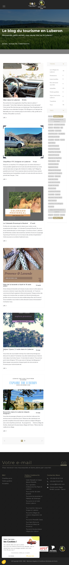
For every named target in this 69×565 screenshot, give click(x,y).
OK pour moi (30, 556)
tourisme (56, 215)
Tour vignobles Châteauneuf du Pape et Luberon (34, 487)
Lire (4, 117)
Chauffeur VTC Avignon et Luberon (17, 162)
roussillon (51, 140)
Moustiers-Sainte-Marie (55, 197)
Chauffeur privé (52, 133)
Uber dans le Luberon (11, 100)
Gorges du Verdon (53, 185)
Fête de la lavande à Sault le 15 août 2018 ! (17, 285)
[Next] (42, 441)
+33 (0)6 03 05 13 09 (56, 478)
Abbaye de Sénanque (54, 170)
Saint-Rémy (51, 143)
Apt (62, 127)
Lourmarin (58, 130)
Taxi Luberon (52, 161)
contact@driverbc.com (57, 484)
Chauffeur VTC (58, 116)
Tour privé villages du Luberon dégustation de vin (34, 515)
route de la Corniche (54, 182)
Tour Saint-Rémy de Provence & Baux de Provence (32, 524)
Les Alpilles (61, 133)
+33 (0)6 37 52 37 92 (56, 481)
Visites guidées (7, 481)
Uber (58, 161)
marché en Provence (54, 191)
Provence (51, 206)
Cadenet (57, 194)
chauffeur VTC (58, 218)
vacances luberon (53, 164)
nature (50, 218)
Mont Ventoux (52, 200)
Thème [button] (52, 64)
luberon (50, 127)
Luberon (50, 124)
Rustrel (62, 140)
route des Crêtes (53, 179)
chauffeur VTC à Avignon (55, 203)
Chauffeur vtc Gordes (54, 152)
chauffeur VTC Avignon (55, 173)
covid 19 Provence (53, 146)
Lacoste (62, 215)
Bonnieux (51, 176)
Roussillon (51, 130)
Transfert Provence (53, 149)
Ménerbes (57, 127)
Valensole (57, 176)
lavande (57, 140)
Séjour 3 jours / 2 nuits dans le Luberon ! (18, 350)
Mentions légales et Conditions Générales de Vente (42, 561)
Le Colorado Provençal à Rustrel (15, 223)
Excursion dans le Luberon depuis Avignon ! (16, 412)
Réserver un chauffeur (54, 158)
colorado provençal (53, 136)
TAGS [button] (51, 110)
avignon (50, 215)
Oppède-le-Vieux (53, 167)
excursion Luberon (59, 124)
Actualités (13, 44)
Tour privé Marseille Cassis (34, 519)
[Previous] (4, 441)
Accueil (5, 44)
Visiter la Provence (53, 155)
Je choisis (11, 556)
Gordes (50, 116)
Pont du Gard (52, 188)
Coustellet (51, 194)
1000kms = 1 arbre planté (42, 8)
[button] (4, 562)
